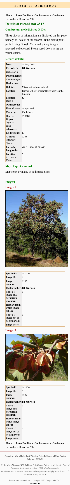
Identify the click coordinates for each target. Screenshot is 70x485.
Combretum (58, 15)
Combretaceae (41, 15)
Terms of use (35, 483)
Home (9, 15)
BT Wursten (28, 68)
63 (23, 98)
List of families (23, 15)
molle (13, 19)
